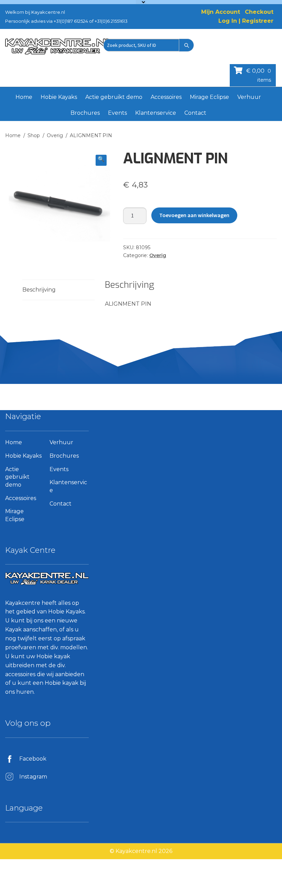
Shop (34, 135)
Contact (195, 113)
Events (117, 113)
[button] (101, 160)
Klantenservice (155, 113)
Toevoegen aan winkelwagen (194, 215)
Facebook (32, 758)
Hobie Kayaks (59, 97)
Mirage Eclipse (209, 97)
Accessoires (166, 97)
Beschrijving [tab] (39, 289)
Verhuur (249, 97)
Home (23, 97)
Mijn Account (220, 12)
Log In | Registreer (245, 21)
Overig (55, 135)
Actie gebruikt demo (113, 97)
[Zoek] (186, 45)
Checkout (259, 12)
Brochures (85, 113)
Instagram (33, 776)
